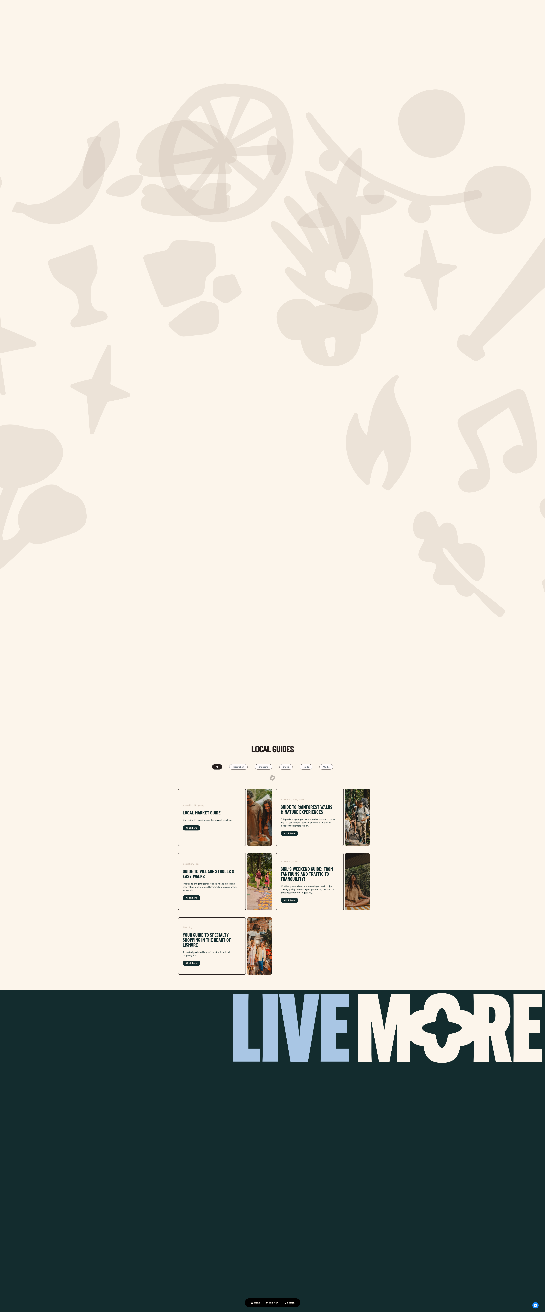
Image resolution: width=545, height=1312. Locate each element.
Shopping (263, 767)
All (217, 767)
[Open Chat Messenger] (535, 1305)
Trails (306, 767)
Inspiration (238, 767)
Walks (326, 767)
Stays (286, 767)
